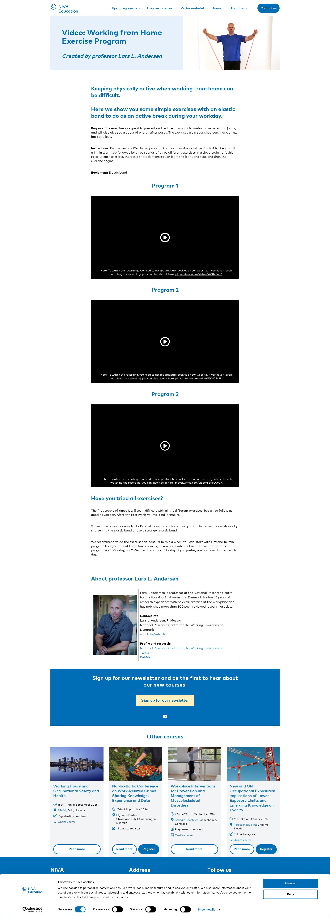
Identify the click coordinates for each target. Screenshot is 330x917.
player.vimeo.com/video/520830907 (198, 482)
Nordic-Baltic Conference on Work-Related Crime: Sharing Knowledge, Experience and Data (135, 793)
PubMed (146, 657)
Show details (206, 909)
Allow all (290, 883)
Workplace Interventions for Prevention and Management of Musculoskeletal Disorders (193, 795)
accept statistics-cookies (171, 270)
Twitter (145, 653)
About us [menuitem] (237, 8)
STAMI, (62, 810)
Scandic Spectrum (186, 819)
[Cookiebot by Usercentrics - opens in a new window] (32, 909)
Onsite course (67, 821)
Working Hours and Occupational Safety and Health (76, 791)
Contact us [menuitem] (268, 8)
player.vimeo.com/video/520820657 (198, 274)
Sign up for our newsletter (165, 700)
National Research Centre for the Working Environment (181, 648)
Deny (290, 894)
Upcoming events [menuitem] (124, 8)
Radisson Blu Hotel (246, 824)
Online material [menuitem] (192, 8)
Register (149, 849)
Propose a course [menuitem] (159, 8)
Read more (77, 849)
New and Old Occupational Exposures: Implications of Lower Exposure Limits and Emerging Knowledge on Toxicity (252, 798)
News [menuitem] (217, 8)
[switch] (117, 909)
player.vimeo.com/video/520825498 (198, 378)
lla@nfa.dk (157, 634)
